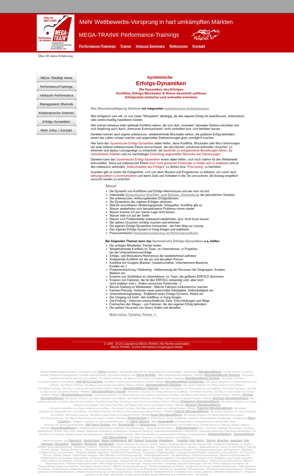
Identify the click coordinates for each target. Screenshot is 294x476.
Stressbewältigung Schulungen (184, 381)
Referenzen (179, 46)
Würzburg (90, 444)
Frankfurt (182, 440)
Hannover (47, 444)
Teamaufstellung (243, 434)
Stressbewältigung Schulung (163, 384)
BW (130, 440)
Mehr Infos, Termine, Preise (131, 314)
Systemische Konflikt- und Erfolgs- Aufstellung (162, 195)
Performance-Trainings (97, 46)
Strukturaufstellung (219, 434)
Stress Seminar (140, 421)
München (223, 440)
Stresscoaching (136, 418)
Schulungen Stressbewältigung (200, 401)
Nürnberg (77, 444)
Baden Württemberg (114, 440)
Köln (192, 440)
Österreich (75, 440)
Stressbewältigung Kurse (76, 394)
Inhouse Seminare (150, 46)
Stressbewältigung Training (109, 391)
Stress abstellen (146, 375)
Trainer (125, 46)
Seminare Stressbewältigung (230, 398)
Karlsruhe (151, 440)
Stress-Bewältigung (63, 428)
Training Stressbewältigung (191, 411)
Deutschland (91, 440)
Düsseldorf (61, 444)
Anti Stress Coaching (89, 381)
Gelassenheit (148, 424)
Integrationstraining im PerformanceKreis (166, 233)
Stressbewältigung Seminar (202, 378)
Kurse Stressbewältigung (166, 414)
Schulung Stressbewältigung (203, 404)
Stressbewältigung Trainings (140, 388)
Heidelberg (166, 440)
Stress (102, 371)
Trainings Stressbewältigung (214, 408)
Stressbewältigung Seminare (222, 375)
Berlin (200, 440)
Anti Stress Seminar (98, 424)
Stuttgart (139, 440)
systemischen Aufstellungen (186, 108)
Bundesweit (106, 444)
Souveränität (165, 421)
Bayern (211, 440)
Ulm (246, 440)
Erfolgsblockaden (187, 428)
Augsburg (236, 440)
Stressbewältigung (209, 371)
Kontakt (198, 46)
